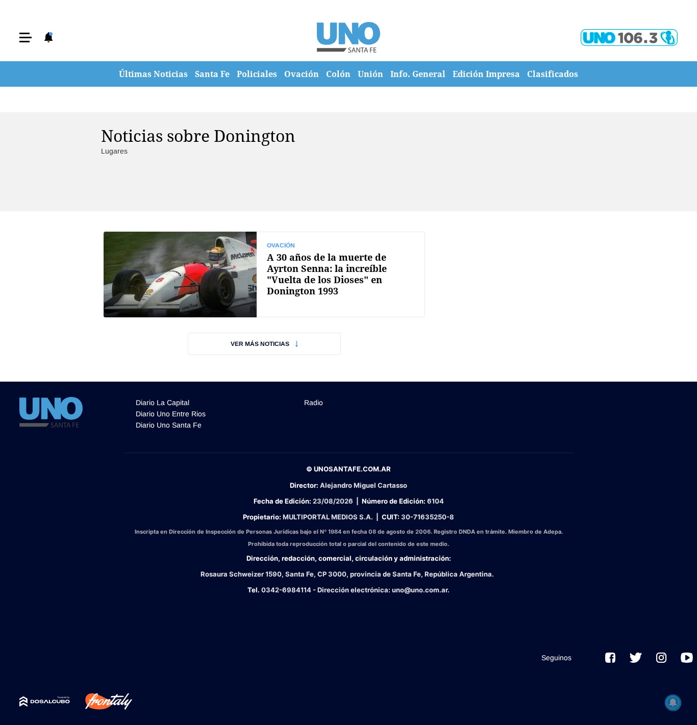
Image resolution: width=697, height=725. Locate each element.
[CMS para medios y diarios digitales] (44, 701)
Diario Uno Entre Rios (171, 414)
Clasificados (552, 74)
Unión (370, 74)
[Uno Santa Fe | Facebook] (610, 657)
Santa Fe (212, 74)
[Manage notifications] (673, 702)
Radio (313, 402)
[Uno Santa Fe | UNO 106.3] (629, 37)
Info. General (417, 74)
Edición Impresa (486, 74)
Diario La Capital (162, 402)
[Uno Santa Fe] (348, 37)
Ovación (301, 74)
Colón (338, 74)
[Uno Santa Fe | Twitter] (636, 657)
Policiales (257, 74)
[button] (25, 37)
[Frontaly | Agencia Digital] (101, 701)
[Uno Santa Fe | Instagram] (661, 657)
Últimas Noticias (153, 74)
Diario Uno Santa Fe (169, 425)
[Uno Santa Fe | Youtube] (687, 657)
